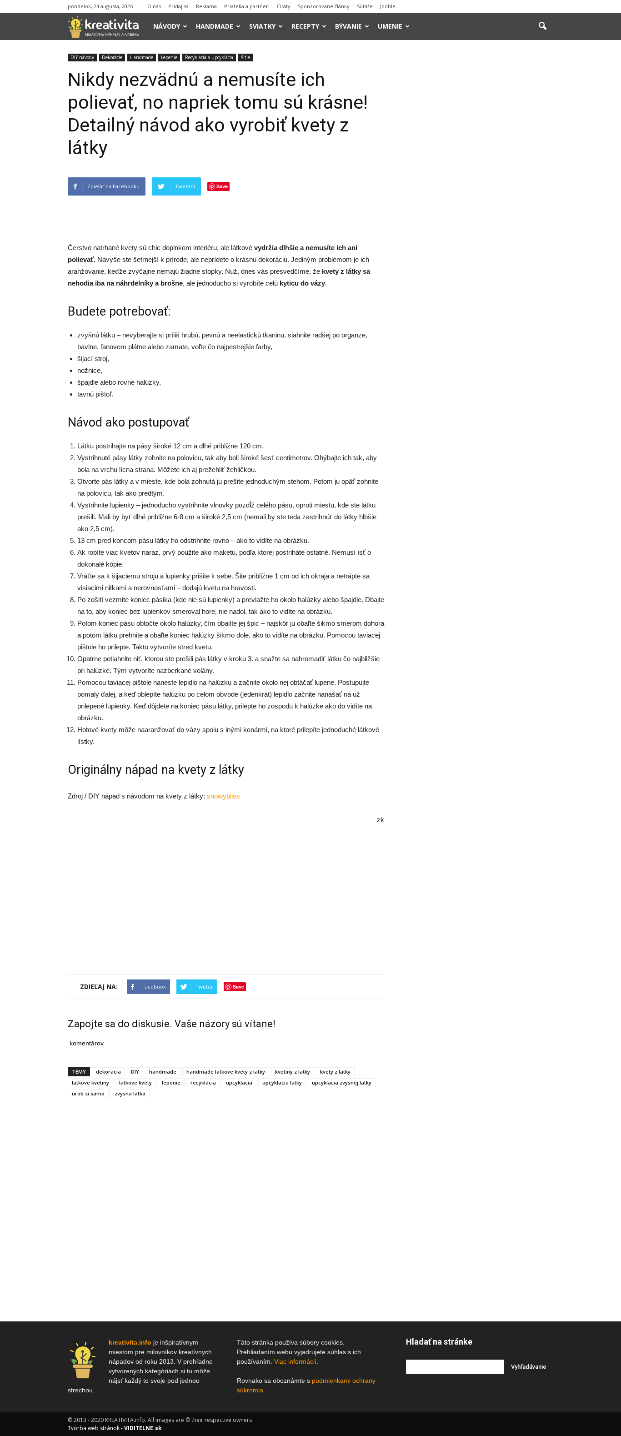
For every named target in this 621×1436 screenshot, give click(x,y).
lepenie (171, 1082)
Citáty (283, 6)
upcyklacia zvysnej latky (341, 1082)
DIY (135, 1071)
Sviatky (262, 26)
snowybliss (223, 796)
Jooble (388, 6)
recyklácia (203, 1082)
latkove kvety (135, 1082)
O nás (154, 6)
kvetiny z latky (292, 1071)
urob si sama (88, 1093)
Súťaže (365, 6)
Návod (85, 422)
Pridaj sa (178, 6)
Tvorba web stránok (94, 1428)
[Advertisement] (226, 218)
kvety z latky (335, 1071)
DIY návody (82, 57)
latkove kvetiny (90, 1082)
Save (222, 186)
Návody (166, 26)
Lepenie (169, 57)
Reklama (206, 6)
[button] (542, 26)
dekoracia (108, 1071)
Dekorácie (112, 57)
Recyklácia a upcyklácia (209, 57)
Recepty (305, 26)
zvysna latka (130, 1093)
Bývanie (348, 26)
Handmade (214, 26)
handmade (162, 1071)
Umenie (390, 26)
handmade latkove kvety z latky (225, 1071)
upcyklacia (239, 1082)
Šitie (245, 57)
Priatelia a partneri (247, 6)
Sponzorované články (324, 6)
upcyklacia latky (282, 1082)
